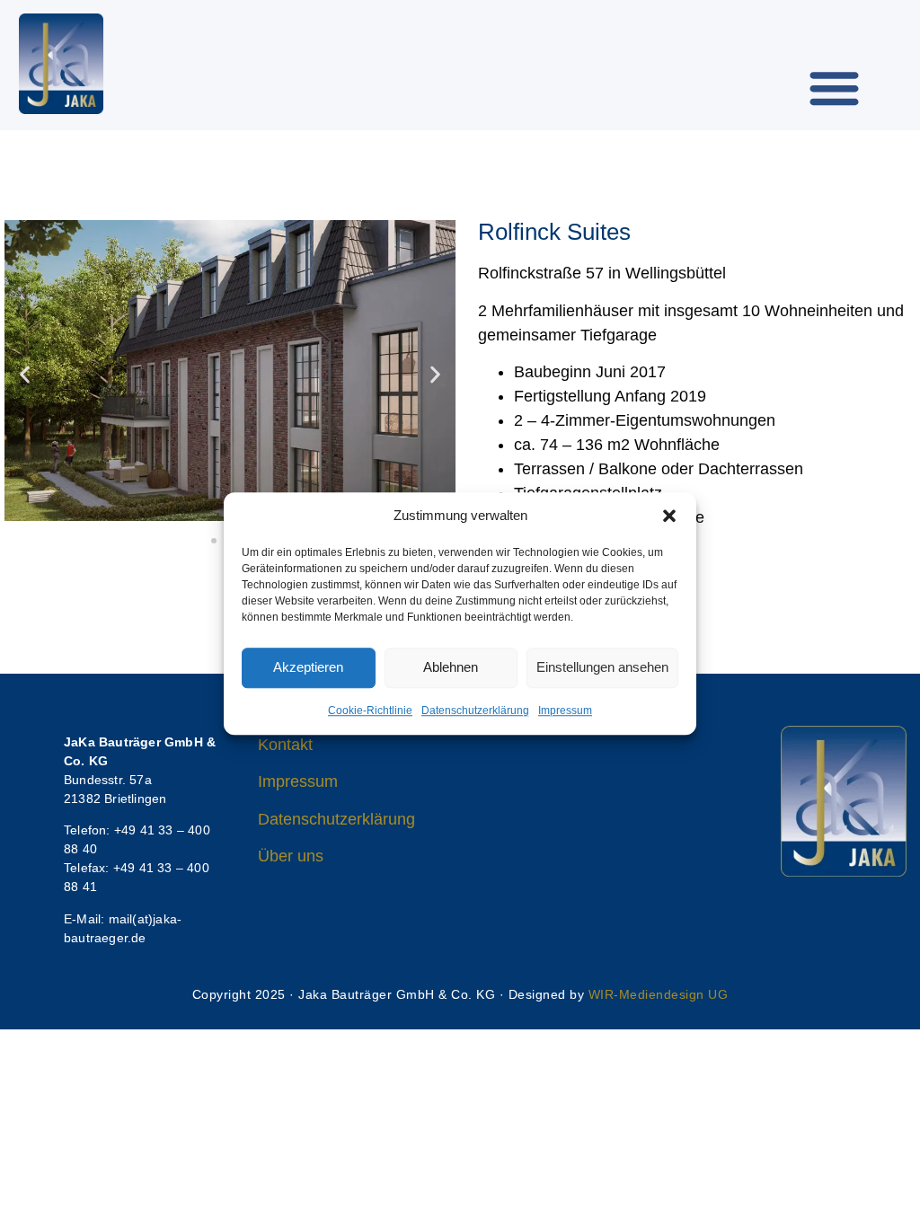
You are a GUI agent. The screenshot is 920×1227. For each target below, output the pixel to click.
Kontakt (285, 745)
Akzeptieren (308, 667)
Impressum (565, 710)
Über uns (290, 856)
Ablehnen (450, 667)
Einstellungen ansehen (602, 667)
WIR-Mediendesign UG (658, 994)
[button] (669, 516)
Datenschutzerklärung (475, 710)
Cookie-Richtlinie (370, 710)
